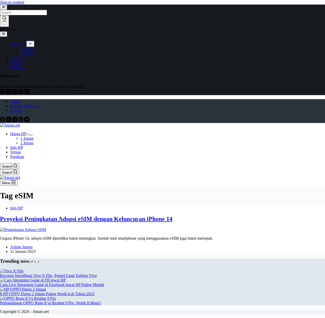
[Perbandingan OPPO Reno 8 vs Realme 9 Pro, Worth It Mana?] (28, 298)
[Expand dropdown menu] (30, 135)
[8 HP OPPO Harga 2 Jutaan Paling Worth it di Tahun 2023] (23, 289)
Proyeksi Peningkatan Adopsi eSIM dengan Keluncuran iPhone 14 (86, 219)
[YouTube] (26, 120)
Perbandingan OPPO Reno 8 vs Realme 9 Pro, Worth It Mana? (50, 303)
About (15, 101)
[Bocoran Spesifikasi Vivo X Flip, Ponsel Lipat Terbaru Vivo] (11, 271)
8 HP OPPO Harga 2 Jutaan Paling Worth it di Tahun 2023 (47, 294)
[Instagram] (15, 120)
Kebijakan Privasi (24, 106)
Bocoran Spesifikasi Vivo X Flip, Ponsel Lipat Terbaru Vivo (48, 275)
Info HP (16, 147)
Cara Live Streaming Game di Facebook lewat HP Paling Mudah (52, 284)
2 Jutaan (27, 143)
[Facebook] (3, 120)
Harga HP (18, 134)
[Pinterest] (21, 120)
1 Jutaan (27, 138)
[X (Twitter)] (9, 120)
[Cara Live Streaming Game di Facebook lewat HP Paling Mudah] (33, 280)
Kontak (16, 110)
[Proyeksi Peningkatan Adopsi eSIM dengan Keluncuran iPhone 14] (23, 229)
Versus (15, 152)
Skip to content (12, 2)
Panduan (17, 156)
